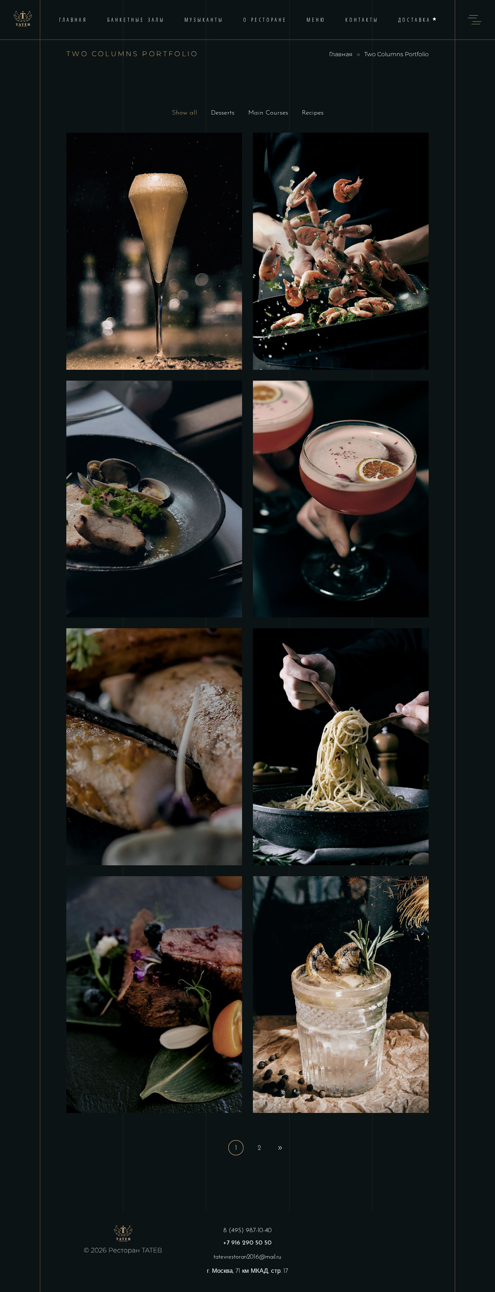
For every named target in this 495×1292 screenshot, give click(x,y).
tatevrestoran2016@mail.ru (247, 1257)
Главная (341, 54)
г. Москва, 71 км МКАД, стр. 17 (247, 1271)
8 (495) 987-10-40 (247, 1230)
